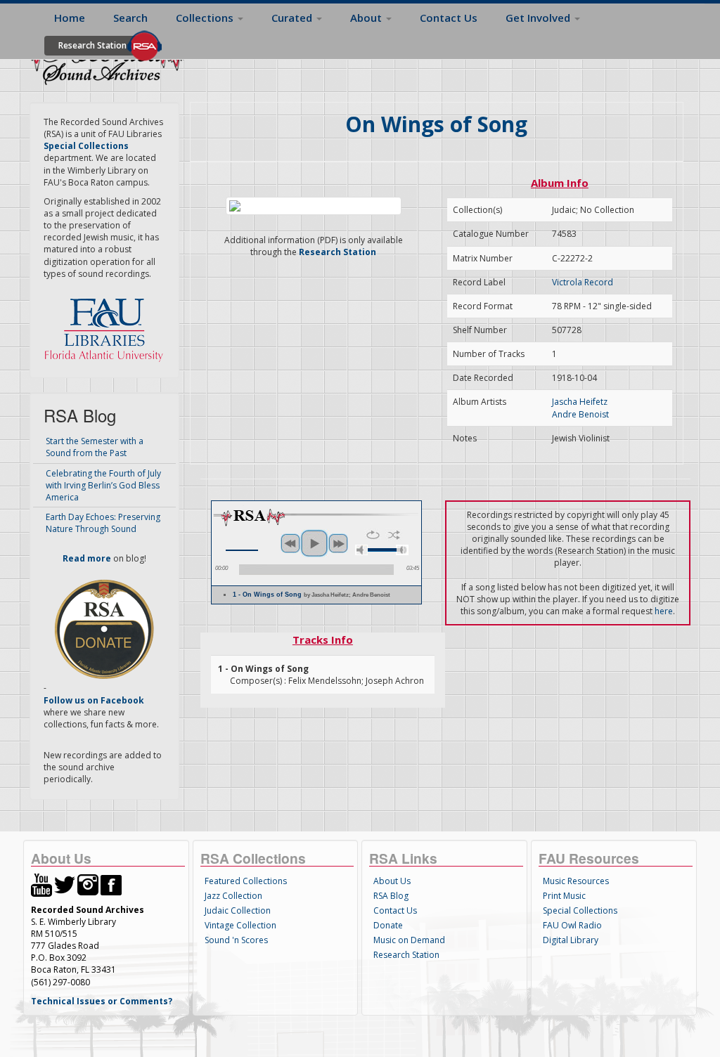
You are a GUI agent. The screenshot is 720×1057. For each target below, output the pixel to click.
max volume (402, 550)
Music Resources (576, 881)
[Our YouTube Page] (41, 884)
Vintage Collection (240, 925)
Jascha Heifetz (580, 402)
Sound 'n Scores (236, 940)
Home (69, 18)
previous (290, 543)
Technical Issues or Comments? (101, 1001)
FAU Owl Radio (572, 925)
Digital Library (570, 940)
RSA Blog (391, 896)
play (314, 543)
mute (361, 550)
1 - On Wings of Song (311, 594)
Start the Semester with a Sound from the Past (94, 447)
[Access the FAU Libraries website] (107, 324)
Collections (206, 18)
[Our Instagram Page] (87, 884)
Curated (293, 18)
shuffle (394, 534)
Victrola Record (582, 282)
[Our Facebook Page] (111, 884)
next (338, 543)
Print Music (564, 896)
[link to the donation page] (104, 629)
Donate (388, 925)
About (367, 18)
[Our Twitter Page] (64, 884)
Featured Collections (246, 881)
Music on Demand (409, 940)
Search (130, 18)
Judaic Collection (238, 910)
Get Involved (539, 18)
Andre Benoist (580, 414)
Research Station (92, 45)
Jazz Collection (233, 896)
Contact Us (448, 18)
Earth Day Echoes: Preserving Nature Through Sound (103, 523)
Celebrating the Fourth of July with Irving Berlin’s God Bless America (103, 485)
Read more (87, 558)
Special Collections (580, 910)
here (664, 611)
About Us (392, 881)
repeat (373, 534)
